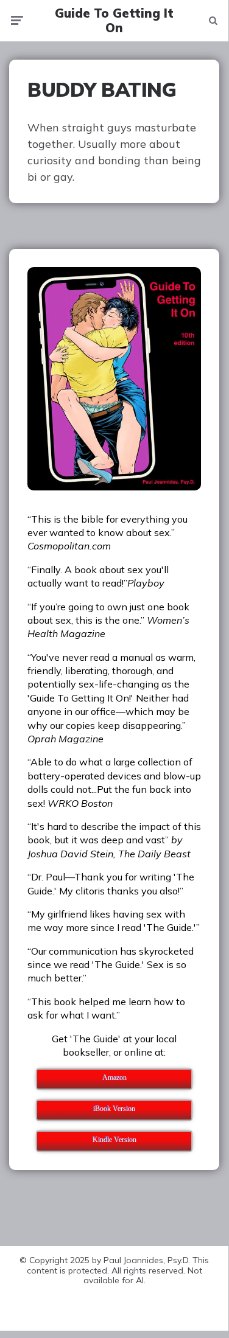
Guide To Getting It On (114, 20)
